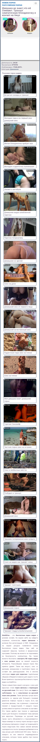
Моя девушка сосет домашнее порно (17, 400)
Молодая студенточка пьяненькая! (19, 166)
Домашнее (14, 69)
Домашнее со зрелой (13, 261)
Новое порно (9, 3)
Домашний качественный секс (17, 330)
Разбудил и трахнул (12, 493)
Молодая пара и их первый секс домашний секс (18, 119)
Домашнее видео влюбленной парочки (17, 213)
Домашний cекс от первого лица (18, 307)
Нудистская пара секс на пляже (18, 353)
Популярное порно (12, 5)
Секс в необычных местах (15, 470)
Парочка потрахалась (13, 238)
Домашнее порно (11, 608)
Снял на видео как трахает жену (18, 562)
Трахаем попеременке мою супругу (19, 539)
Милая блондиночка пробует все (18, 143)
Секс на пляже (10, 376)
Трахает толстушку (12, 585)
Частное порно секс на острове (17, 447)
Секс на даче (10, 284)
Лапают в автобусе (12, 189)
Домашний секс (11, 516)
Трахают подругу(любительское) (18, 631)
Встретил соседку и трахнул (16, 95)
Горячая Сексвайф (12, 424)
